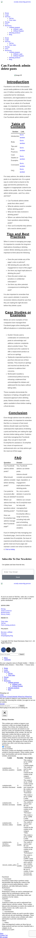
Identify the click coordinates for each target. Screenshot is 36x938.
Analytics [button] (5, 899)
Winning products (14, 33)
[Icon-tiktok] (13, 649)
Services (7, 16)
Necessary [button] (5, 745)
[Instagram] (8, 649)
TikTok (11, 18)
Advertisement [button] (6, 909)
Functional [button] (5, 877)
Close (2, 695)
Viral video (12, 20)
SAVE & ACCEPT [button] (8, 930)
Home (7, 13)
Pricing (7, 22)
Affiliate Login (17, 29)
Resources (8, 25)
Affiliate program (14, 27)
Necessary (7, 747)
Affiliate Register (18, 31)
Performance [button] (6, 888)
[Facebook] (3, 649)
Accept (2, 704)
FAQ (6, 24)
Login (7, 15)
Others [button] (4, 920)
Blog (10, 34)
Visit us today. (10, 549)
